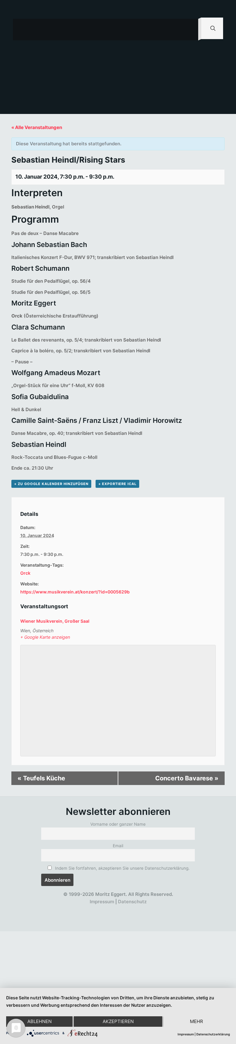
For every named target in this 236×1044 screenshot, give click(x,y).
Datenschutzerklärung (213, 1034)
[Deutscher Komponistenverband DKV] (138, 909)
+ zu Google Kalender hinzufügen (51, 484)
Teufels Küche (41, 778)
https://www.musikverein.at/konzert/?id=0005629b (75, 591)
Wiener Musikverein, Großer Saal (54, 621)
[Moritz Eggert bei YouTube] (104, 909)
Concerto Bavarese (186, 778)
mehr (196, 1021)
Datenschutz (132, 901)
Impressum (102, 901)
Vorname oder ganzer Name (118, 824)
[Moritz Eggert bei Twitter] (93, 909)
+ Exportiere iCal (117, 484)
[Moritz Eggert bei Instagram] (115, 909)
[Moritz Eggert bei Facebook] (82, 909)
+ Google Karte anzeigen (45, 637)
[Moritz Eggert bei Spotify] (149, 909)
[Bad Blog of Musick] (126, 909)
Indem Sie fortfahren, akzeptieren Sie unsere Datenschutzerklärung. (122, 868)
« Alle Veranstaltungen (36, 127)
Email (118, 845)
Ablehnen (39, 1021)
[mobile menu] (188, 29)
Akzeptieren (118, 1021)
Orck (25, 573)
